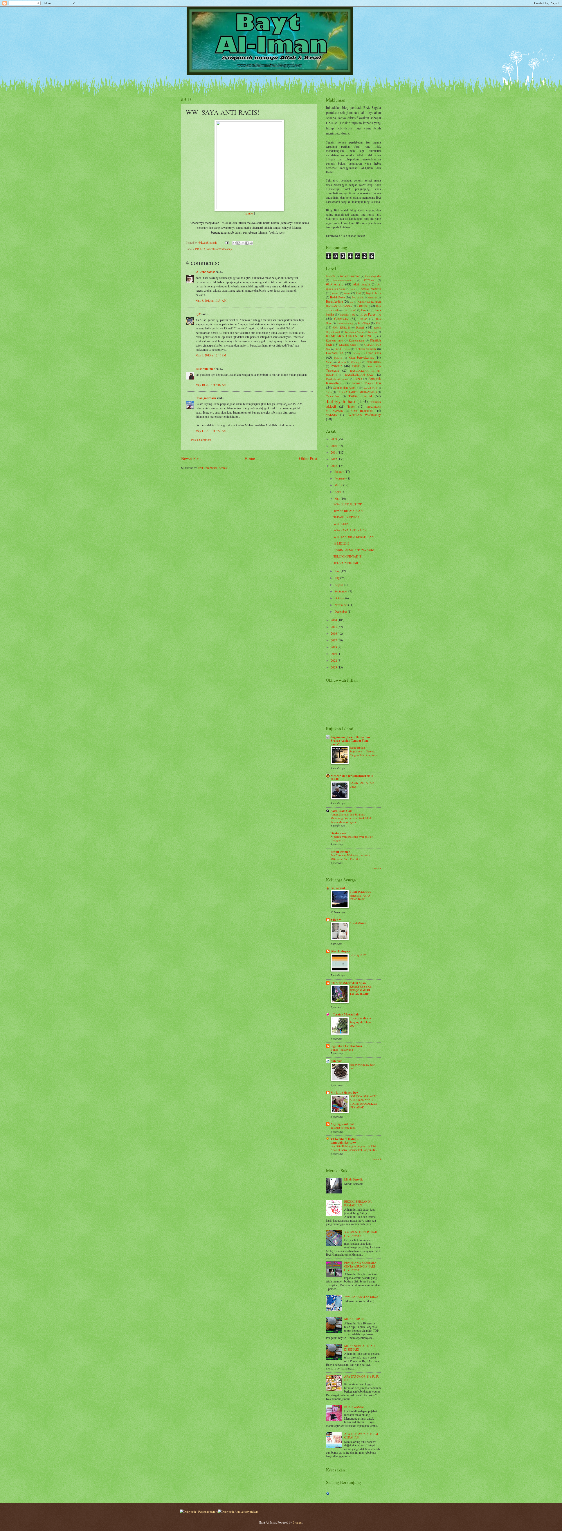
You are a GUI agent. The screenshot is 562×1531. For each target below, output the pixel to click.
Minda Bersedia (353, 1179)
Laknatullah (334, 353)
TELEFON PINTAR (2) (347, 563)
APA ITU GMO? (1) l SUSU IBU (361, 1378)
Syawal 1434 (370, 387)
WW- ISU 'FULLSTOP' (347, 504)
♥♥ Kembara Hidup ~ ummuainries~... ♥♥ (345, 1141)
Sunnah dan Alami (344, 387)
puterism (336, 1061)
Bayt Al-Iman (373, 293)
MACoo (338, 357)
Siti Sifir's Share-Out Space (349, 983)
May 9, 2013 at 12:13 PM (211, 355)
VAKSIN (331, 415)
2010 (334, 446)
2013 (334, 466)
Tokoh (351, 406)
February (340, 478)
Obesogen (356, 362)
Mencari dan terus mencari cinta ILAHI (352, 777)
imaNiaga (364, 323)
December (341, 611)
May (338, 498)
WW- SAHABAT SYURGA (361, 1297)
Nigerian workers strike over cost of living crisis (352, 838)
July (337, 578)
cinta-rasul (338, 888)
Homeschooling (345, 323)
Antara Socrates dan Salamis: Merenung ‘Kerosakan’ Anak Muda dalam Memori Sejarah (351, 818)
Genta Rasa (338, 833)
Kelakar (372, 332)
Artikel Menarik (371, 289)
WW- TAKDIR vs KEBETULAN (353, 537)
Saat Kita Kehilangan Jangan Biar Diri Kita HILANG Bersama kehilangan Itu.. (354, 1148)
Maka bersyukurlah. (361, 357)
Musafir (341, 362)
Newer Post (191, 458)
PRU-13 (200, 249)
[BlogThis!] (238, 243)
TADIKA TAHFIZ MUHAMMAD (357, 392)
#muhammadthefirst (343, 280)
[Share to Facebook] (247, 243)
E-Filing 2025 (358, 955)
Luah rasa (373, 353)
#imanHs (330, 276)
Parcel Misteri (358, 923)
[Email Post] (226, 242)
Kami (360, 327)
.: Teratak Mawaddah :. (346, 1014)
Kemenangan (356, 340)
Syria (329, 392)
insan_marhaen (206, 398)
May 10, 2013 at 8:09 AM (211, 385)
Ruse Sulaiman (206, 369)
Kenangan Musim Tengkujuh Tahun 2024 (360, 1021)
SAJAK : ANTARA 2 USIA (362, 784)
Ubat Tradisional (362, 411)
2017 (334, 640)
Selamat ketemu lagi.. (343, 1128)
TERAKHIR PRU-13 (346, 517)
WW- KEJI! (340, 524)
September (341, 591)
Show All (376, 868)
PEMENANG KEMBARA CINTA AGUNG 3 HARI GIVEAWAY (360, 1266)
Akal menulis (361, 284)
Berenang (372, 297)
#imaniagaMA (373, 276)
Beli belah (357, 297)
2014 (334, 620)
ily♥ (198, 314)
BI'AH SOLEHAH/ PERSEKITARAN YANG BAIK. (360, 895)
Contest (362, 305)
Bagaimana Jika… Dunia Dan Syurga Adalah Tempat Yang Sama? (350, 740)
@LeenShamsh (205, 272)
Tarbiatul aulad (360, 396)
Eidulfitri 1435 (347, 314)
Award (335, 293)
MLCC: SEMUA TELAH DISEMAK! (359, 1348)
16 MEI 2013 (341, 543)
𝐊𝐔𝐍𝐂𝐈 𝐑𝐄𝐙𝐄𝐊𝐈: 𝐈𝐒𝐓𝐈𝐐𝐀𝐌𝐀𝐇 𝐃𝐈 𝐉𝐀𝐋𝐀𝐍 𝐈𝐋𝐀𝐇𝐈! (361, 990)
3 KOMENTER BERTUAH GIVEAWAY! (360, 1234)
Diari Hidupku (340, 951)
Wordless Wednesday (219, 249)
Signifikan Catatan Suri (346, 1046)
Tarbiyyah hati (340, 401)
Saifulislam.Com (342, 811)
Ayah (358, 293)
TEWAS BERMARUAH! (348, 511)
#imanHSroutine (350, 276)
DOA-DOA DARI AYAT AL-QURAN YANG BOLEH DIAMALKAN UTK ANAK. (363, 1101)
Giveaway (341, 318)
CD (351, 301)
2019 (334, 654)
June (338, 571)
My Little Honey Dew (344, 1092)
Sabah (358, 379)
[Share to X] (243, 243)
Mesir (329, 362)
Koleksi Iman (342, 349)
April (338, 492)
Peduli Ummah (340, 852)
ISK (378, 323)
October (340, 598)
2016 (334, 633)
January (340, 471)
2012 (334, 459)
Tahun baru (333, 396)
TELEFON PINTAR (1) (347, 556)
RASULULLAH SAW (359, 374)
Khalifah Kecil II (348, 344)
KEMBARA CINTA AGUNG (349, 335)
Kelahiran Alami (354, 332)
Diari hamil (350, 310)
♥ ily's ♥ (336, 919)
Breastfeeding (334, 301)
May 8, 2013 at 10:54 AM (211, 300)
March (339, 485)
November (341, 605)
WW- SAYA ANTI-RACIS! (350, 530)
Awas (347, 293)
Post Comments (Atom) (212, 468)
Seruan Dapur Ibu (366, 383)
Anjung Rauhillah (343, 1124)
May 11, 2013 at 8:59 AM (211, 431)
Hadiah (362, 319)
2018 (334, 647)
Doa (363, 310)
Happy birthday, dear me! (362, 1066)
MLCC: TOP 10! (354, 1319)
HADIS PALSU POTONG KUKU (354, 550)
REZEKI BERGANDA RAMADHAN (358, 1203)
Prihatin (336, 365)
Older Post (308, 458)
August (339, 585)
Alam (352, 289)
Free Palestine (370, 314)
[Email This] (234, 243)
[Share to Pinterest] (251, 243)
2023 (334, 667)
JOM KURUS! (341, 327)
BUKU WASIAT (354, 1407)
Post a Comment (201, 440)
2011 (334, 452)
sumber (249, 213)
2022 (334, 660)
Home (250, 458)
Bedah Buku (337, 297)
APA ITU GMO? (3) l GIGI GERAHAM (361, 1436)
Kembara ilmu (334, 340)
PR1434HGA (373, 362)
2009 (334, 439)
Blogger (297, 1522)
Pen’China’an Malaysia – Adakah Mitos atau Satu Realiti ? (350, 857)
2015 (334, 627)
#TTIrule (369, 280)
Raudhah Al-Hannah (337, 379)
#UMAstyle (334, 284)
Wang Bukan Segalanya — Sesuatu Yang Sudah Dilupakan (363, 751)
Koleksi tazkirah (365, 349)
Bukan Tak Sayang (342, 1050)
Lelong (356, 353)
